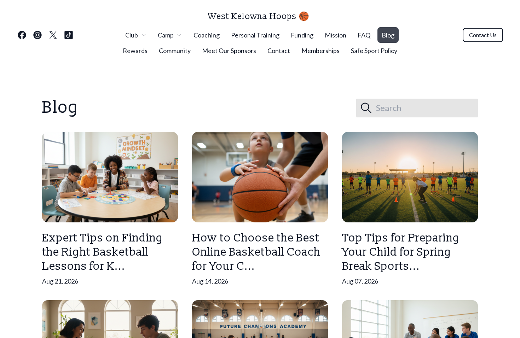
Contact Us (483, 34)
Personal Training (255, 35)
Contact (278, 50)
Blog (388, 35)
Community (175, 50)
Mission (335, 35)
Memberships (320, 50)
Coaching (206, 35)
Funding (302, 35)
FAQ (364, 35)
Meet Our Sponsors (229, 50)
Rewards (135, 50)
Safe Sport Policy (374, 50)
